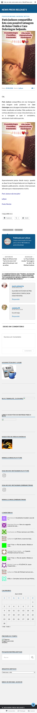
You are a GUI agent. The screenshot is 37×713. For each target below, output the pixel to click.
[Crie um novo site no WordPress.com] (18, 2)
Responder (16, 299)
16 (4, 615)
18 (14, 615)
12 (18, 610)
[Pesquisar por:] (18, 657)
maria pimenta (18, 286)
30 (4, 623)
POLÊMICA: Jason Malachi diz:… (19, 565)
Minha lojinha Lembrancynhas (14, 499)
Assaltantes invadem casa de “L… (20, 518)
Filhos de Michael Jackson (12, 16)
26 (18, 619)
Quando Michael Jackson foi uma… (18, 552)
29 (33, 619)
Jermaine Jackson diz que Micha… (24, 578)
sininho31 (16, 308)
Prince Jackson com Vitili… (25, 532)
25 (14, 619)
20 (23, 615)
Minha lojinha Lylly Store (12, 458)
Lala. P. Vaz (10, 544)
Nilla (9, 578)
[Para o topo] (33, 705)
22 (33, 615)
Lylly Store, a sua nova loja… (23, 539)
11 (14, 610)
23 (4, 619)
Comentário (28, 351)
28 (28, 619)
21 (28, 615)
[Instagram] (4, 474)
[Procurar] (32, 657)
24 (9, 619)
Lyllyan (20, 88)
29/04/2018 (9, 88)
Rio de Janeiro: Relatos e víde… (20, 545)
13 (23, 610)
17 (9, 615)
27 (23, 619)
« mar (3, 626)
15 (33, 610)
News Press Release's (14, 9)
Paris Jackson (8, 229)
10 (9, 610)
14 (28, 610)
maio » (8, 626)
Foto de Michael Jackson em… (24, 572)
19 (18, 615)
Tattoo (26, 16)
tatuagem (18, 229)
